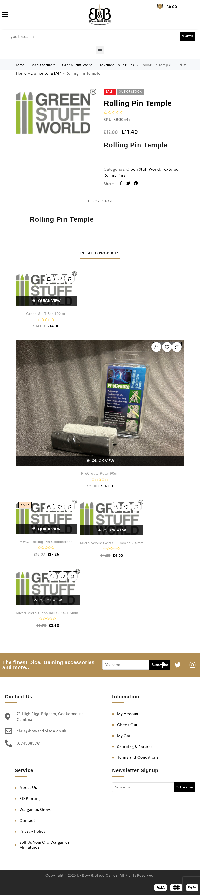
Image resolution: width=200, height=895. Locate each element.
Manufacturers (43, 65)
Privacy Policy (33, 831)
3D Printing (30, 798)
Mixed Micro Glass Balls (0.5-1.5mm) (48, 613)
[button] (100, 50)
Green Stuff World (77, 65)
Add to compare (69, 279)
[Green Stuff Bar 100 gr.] (46, 288)
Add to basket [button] (49, 507)
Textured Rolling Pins (117, 65)
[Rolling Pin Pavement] (181, 65)
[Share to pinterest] (136, 184)
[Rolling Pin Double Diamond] (185, 65)
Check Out (127, 724)
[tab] (100, 201)
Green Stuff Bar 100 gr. (46, 313)
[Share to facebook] (121, 184)
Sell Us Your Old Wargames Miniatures (45, 845)
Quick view (49, 300)
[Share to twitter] (128, 184)
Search (187, 36)
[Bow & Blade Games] (100, 14)
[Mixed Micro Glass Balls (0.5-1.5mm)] (48, 587)
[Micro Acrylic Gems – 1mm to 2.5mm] (111, 517)
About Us (28, 787)
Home (20, 65)
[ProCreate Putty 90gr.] (100, 403)
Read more (49, 279)
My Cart (124, 735)
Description (100, 201)
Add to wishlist (60, 279)
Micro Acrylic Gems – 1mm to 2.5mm (111, 543)
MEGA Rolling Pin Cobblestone (46, 542)
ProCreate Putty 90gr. (100, 473)
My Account (128, 713)
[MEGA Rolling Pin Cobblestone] (46, 517)
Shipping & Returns (134, 746)
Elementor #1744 (46, 73)
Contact (27, 820)
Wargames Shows (36, 809)
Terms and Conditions (138, 757)
